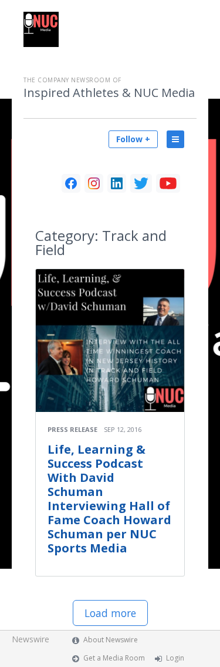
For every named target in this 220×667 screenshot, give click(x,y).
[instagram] (93, 183)
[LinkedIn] (116, 183)
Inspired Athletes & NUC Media (109, 92)
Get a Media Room (114, 658)
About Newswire (110, 640)
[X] (141, 183)
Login (175, 658)
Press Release (72, 429)
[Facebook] (71, 183)
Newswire (30, 639)
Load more (110, 613)
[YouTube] (168, 183)
